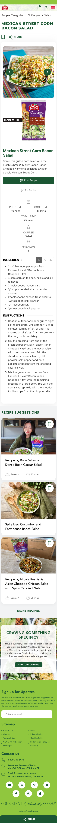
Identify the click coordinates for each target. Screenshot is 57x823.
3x (51, 260)
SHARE (31, 819)
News (32, 730)
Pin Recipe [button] (30, 190)
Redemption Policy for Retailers (40, 744)
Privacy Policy (36, 734)
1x (39, 260)
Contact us (8, 730)
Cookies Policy (36, 738)
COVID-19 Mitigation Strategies (12, 744)
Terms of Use (9, 738)
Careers (6, 734)
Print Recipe (30, 180)
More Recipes (28, 611)
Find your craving (28, 665)
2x (45, 260)
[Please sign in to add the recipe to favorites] (3, 38)
